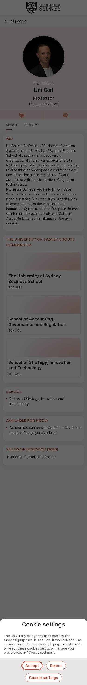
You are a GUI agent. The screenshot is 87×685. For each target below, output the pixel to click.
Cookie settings (43, 677)
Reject (56, 665)
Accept (32, 665)
